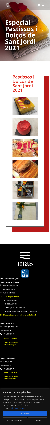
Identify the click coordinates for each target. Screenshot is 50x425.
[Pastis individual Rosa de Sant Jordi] (25, 135)
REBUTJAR (37, 420)
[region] (25, 407)
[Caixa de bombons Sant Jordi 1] (25, 198)
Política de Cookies (17, 408)
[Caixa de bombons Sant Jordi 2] (25, 219)
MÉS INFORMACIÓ (14, 420)
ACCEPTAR (25, 413)
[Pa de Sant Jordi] (25, 156)
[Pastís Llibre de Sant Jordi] (25, 114)
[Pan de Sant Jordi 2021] (25, 177)
